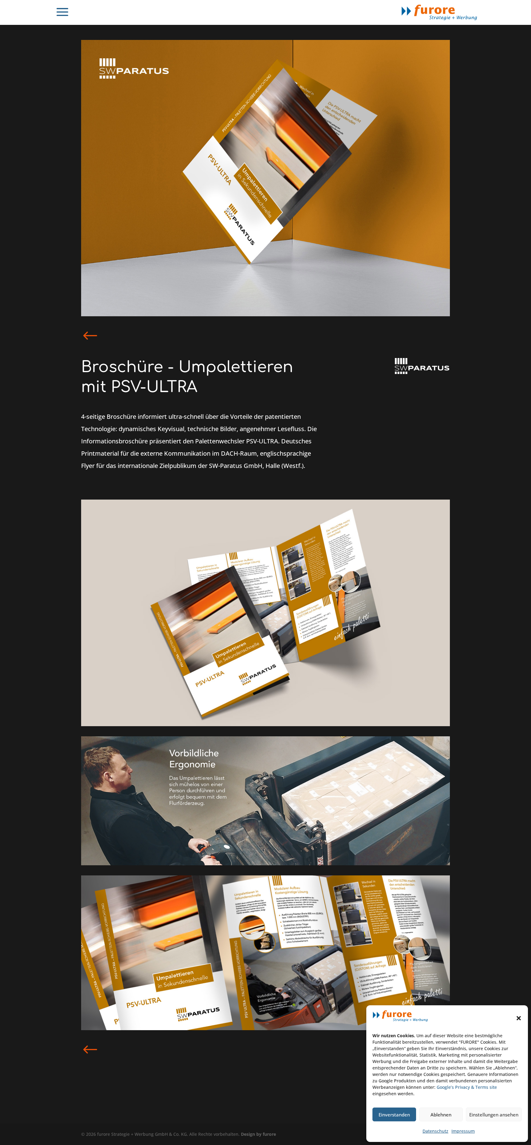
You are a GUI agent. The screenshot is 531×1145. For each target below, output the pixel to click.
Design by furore (258, 1134)
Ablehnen (441, 1115)
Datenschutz (435, 1131)
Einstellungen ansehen (493, 1115)
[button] (519, 1018)
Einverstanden (394, 1115)
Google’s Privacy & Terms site (467, 1087)
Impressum (463, 1131)
